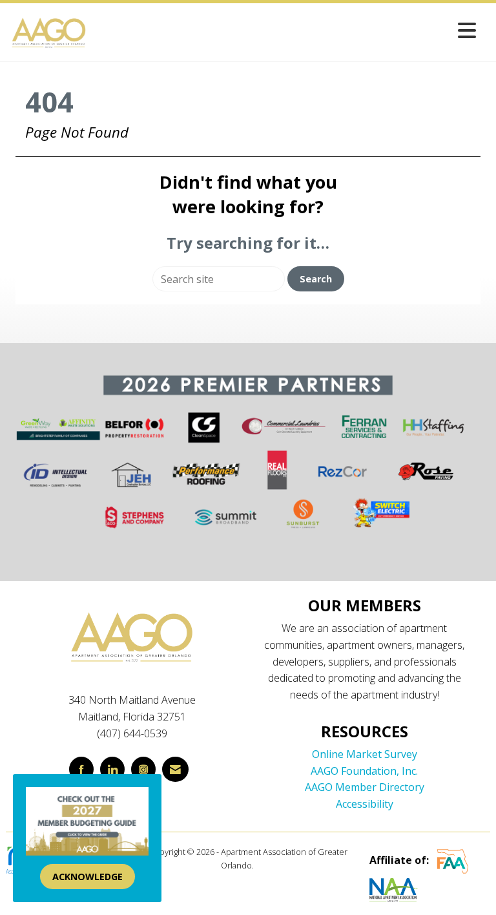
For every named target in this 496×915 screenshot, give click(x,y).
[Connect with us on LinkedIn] (112, 769)
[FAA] (453, 861)
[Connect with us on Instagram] (143, 769)
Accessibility (364, 804)
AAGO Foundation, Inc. (364, 771)
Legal (266, 865)
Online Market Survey (364, 754)
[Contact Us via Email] (175, 769)
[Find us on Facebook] (81, 769)
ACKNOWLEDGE (87, 876)
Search (316, 279)
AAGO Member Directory (364, 787)
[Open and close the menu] (285, 30)
